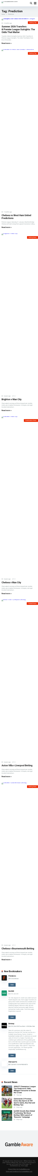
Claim (12, 985)
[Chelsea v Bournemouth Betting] (19, 862)
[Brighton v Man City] (19, 313)
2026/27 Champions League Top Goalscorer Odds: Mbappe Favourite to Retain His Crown (25, 1090)
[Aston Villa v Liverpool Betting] (19, 679)
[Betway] (4, 1028)
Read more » (7, 43)
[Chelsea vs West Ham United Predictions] (19, 129)
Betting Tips (32, 53)
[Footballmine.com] (10, 2)
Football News (32, 603)
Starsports (12, 1062)
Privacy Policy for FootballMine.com (19, 1169)
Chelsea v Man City (11, 582)
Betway (11, 1024)
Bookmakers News (30, 420)
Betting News (32, 237)
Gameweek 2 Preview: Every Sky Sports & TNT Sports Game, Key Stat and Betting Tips (24, 1102)
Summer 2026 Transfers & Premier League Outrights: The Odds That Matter (18, 29)
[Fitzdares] (4, 980)
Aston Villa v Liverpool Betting (17, 765)
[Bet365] (4, 995)
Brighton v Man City (12, 399)
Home (3, 14)
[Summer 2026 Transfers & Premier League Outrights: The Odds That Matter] (19, 19)
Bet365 (11, 991)
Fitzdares (12, 976)
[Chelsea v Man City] (19, 496)
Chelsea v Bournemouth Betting (18, 948)
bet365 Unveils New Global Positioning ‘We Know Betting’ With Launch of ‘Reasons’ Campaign (24, 1114)
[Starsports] (4, 1066)
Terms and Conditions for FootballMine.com (19, 1171)
